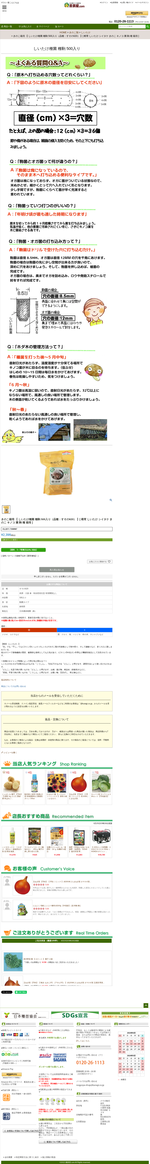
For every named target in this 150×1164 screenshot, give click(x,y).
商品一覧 (8, 26)
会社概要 (8, 1157)
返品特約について (8, 680)
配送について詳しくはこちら (58, 1142)
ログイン (104, 2)
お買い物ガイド (127, 2)
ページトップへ (146, 1005)
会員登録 (114, 2)
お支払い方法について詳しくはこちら (22, 1131)
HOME (63, 32)
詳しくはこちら (83, 1041)
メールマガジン (143, 2)
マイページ (44, 26)
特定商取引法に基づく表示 (27, 1157)
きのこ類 (74, 32)
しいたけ (85, 32)
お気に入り (26, 26)
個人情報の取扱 (49, 1157)
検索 (148, 26)
